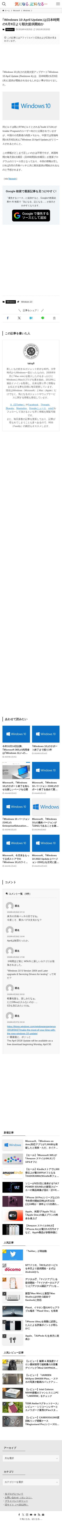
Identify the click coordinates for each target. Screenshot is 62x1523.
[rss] (39, 1514)
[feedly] (35, 1514)
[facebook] (19, 1514)
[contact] (42, 1514)
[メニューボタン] (58, 4)
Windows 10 (26, 302)
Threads (45, 404)
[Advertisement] (31, 57)
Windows (10, 29)
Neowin (12, 178)
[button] (7, 318)
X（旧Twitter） (18, 404)
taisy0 (31, 363)
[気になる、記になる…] (31, 4)
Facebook (33, 404)
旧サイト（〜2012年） (17, 1504)
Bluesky (10, 408)
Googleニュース (37, 408)
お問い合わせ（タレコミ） (19, 1497)
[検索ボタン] (4, 4)
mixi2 (51, 408)
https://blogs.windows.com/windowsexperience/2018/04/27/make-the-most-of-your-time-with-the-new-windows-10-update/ (31, 1030)
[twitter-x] (23, 1514)
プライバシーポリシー (16, 1501)
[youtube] (31, 1514)
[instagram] (27, 1514)
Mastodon (21, 408)
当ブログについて (14, 1494)
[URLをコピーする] (54, 318)
